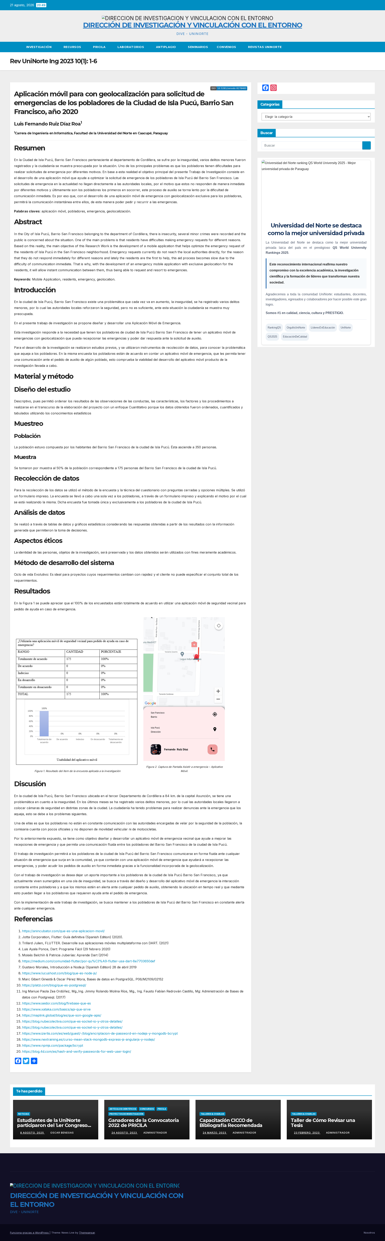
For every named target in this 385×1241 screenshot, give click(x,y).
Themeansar (87, 1232)
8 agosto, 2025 (32, 1132)
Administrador (155, 1132)
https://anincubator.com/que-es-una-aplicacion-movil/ (63, 931)
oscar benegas (62, 1132)
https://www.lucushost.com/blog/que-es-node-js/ (59, 973)
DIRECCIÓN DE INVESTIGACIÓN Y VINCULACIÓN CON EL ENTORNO (192, 25)
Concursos (147, 1109)
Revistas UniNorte (265, 47)
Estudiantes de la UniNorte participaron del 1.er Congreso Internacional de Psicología (52, 1125)
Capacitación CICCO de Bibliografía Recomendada (231, 1122)
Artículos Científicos (122, 1109)
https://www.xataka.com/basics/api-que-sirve (56, 1009)
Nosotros (369, 1232)
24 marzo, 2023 (215, 1132)
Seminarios (198, 47)
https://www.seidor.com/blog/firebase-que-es (56, 1003)
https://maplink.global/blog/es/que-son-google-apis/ (61, 1015)
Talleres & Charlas (212, 1114)
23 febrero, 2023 (307, 1132)
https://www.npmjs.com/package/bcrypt (52, 1045)
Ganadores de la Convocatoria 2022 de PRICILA (143, 1122)
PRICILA (99, 47)
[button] (372, 47)
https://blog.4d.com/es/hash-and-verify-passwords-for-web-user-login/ (76, 1051)
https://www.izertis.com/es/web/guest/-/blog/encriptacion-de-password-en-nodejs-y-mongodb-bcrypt (100, 1033)
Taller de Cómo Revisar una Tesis (323, 1122)
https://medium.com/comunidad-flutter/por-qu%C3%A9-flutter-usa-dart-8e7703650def (88, 961)
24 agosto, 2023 (124, 1132)
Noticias (23, 1114)
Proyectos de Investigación (126, 1114)
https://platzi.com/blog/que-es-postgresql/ (54, 985)
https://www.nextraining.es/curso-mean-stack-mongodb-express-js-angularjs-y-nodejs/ (88, 1039)
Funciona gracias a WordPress (30, 1232)
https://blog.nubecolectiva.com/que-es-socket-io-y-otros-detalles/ (72, 1021)
